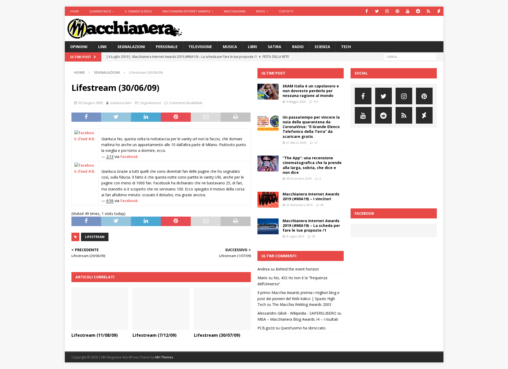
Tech (346, 46)
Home (74, 11)
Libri (252, 46)
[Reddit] (418, 11)
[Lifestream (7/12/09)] (161, 308)
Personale (167, 46)
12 (315, 142)
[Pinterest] (397, 11)
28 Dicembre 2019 (299, 178)
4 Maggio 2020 (296, 102)
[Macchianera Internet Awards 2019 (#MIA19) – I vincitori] (268, 200)
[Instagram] (387, 11)
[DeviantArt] (438, 11)
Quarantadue (100, 11)
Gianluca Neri (120, 102)
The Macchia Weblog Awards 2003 (301, 304)
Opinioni (78, 46)
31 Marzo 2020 (296, 142)
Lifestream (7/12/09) (154, 335)
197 (316, 102)
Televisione (200, 46)
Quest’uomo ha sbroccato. (303, 327)
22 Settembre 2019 (299, 205)
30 (313, 236)
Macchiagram (235, 11)
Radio (260, 11)
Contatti (286, 11)
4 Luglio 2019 (295, 236)
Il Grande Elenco (138, 11)
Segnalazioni (131, 46)
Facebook (129, 156)
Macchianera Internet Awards (186, 11)
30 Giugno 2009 (90, 102)
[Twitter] (377, 11)
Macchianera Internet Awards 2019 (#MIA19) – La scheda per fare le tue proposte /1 (311, 225)
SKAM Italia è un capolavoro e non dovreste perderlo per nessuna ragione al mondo (311, 90)
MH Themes (164, 357)
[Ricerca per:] (410, 56)
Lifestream (95, 237)
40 (322, 205)
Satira (274, 46)
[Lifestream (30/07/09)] (222, 308)
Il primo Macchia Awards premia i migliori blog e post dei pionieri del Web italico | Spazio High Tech (298, 298)
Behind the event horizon (297, 269)
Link (102, 46)
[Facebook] (366, 11)
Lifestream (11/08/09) (94, 335)
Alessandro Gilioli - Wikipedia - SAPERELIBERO (296, 313)
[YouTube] (407, 11)
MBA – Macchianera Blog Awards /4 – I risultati (297, 319)
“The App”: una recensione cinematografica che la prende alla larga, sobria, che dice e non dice (312, 165)
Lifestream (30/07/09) (217, 335)
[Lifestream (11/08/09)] (99, 308)
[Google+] (428, 11)
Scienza (322, 46)
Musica (230, 46)
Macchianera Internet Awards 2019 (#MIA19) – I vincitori (311, 196)
